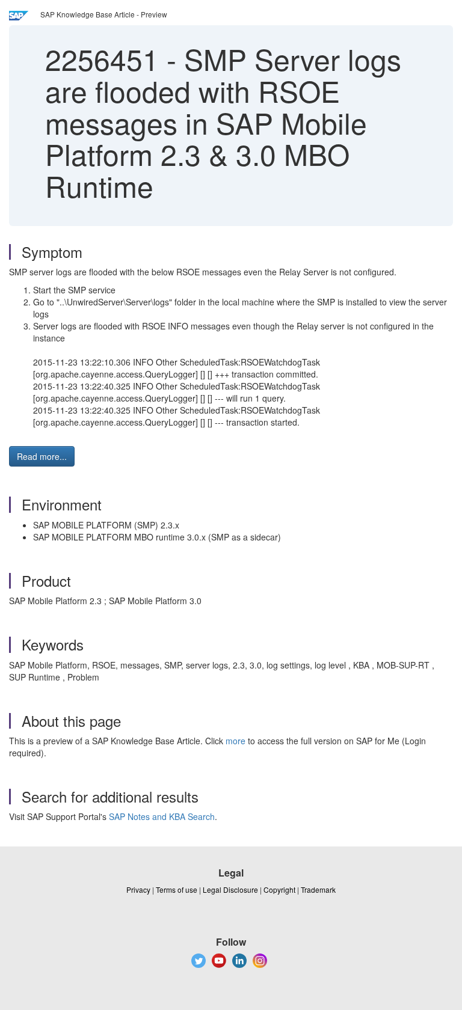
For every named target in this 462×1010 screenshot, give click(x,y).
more (235, 741)
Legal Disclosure (230, 889)
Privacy (138, 889)
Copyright (279, 889)
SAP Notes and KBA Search (162, 816)
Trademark (318, 889)
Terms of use (176, 889)
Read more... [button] (42, 456)
